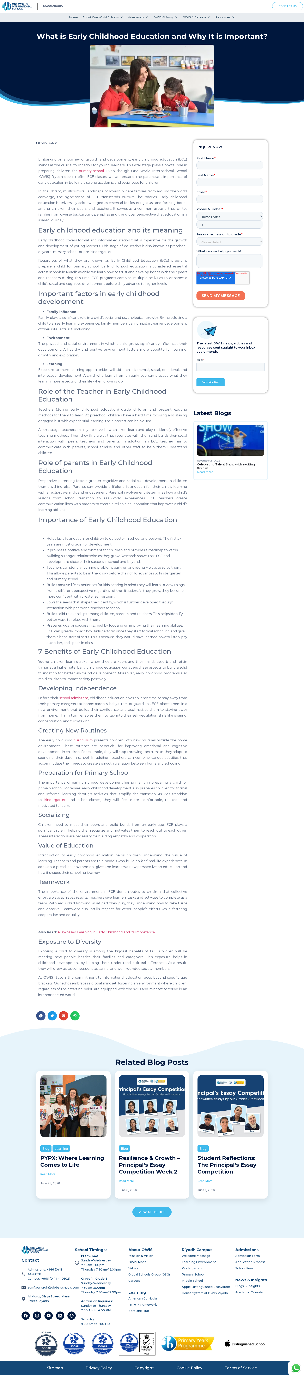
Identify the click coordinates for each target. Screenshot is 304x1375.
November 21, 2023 (208, 460)
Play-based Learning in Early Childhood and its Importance (106, 932)
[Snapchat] (71, 1315)
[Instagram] (37, 1315)
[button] (103, 17)
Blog (45, 1148)
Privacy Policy (99, 1368)
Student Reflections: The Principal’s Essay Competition (226, 1165)
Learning (61, 1148)
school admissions (73, 698)
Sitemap (55, 1368)
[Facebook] (26, 1315)
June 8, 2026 (128, 1190)
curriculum (83, 740)
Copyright (144, 1368)
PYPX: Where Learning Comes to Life (72, 1161)
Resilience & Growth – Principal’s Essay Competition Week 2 (149, 1165)
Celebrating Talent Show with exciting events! (226, 466)
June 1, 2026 (206, 1190)
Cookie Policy (189, 1368)
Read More (205, 472)
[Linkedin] (60, 1315)
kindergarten (55, 800)
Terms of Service (241, 1368)
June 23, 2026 (50, 1183)
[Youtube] (48, 1315)
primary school (91, 171)
